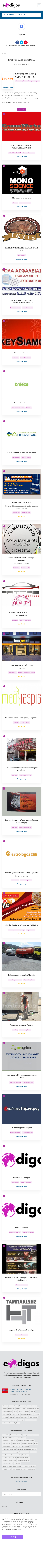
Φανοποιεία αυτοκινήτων (19, 1469)
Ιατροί (36, 1443)
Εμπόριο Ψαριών (20, 1437)
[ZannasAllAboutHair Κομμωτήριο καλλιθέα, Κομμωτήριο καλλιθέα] (21, 539)
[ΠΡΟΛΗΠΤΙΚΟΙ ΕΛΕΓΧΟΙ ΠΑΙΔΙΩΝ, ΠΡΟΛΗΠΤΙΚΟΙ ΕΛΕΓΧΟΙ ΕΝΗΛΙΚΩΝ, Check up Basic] (21, 434)
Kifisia (27, 1406)
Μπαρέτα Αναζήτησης (15, 15)
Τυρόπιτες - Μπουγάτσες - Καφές (12, 1466)
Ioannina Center (13, 1406)
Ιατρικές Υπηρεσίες (27, 1443)
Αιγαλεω (21, 1411)
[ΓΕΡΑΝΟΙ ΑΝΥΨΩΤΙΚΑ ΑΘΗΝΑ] (21, 127)
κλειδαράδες (31, 1469)
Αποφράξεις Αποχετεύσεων (31, 1435)
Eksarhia (5, 1406)
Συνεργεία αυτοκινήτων (9, 1460)
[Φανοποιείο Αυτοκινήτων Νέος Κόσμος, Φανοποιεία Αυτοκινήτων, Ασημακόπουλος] (21, 801)
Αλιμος (27, 1411)
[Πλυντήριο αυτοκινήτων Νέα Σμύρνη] (21, 1259)
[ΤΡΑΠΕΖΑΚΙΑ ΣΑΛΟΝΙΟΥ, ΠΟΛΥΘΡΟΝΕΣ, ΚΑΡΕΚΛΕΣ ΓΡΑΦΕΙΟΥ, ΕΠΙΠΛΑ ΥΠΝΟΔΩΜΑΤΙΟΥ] (21, 1311)
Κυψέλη (17, 1417)
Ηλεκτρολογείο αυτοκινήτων (26, 1440)
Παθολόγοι (25, 1455)
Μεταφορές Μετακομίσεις (21, 1452)
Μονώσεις (33, 1452)
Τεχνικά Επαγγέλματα (23, 1460)
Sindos (18, 1408)
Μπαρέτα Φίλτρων (21, 65)
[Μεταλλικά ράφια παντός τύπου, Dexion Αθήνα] (21, 484)
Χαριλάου (16, 1423)
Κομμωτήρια (25, 1446)
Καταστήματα (6, 1446)
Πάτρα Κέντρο (6, 1420)
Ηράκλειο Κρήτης (15, 1414)
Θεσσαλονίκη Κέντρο (27, 1414)
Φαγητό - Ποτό (7, 1469)
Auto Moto (5, 1435)
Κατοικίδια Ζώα (16, 1446)
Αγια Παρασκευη (7, 1411)
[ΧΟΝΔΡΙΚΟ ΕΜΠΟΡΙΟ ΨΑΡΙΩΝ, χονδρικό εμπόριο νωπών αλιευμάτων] (21, 229)
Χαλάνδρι (33, 1420)
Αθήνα (15, 1411)
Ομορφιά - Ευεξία (15, 1455)
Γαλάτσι (32, 1411)
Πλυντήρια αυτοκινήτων (9, 1457)
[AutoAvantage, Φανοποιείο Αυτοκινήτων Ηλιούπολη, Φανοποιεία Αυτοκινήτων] (21, 749)
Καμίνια (11, 1417)
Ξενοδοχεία (6, 1455)
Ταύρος (27, 1420)
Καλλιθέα (5, 1417)
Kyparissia (33, 1406)
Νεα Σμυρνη (24, 1417)
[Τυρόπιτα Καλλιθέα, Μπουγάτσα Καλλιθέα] (21, 906)
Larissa (5, 1408)
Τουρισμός (17, 1463)
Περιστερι (20, 1420)
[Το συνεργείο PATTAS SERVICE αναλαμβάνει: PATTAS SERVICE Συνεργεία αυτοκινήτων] (21, 594)
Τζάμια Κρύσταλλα (8, 1463)
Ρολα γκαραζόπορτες (23, 1457)
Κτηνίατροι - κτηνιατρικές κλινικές (26, 1449)
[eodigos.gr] (11, 5)
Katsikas (21, 1406)
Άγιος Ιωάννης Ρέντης (33, 1408)
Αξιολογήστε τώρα (8, 87)
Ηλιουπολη (6, 1414)
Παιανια (14, 1420)
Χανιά (10, 1423)
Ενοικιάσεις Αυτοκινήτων (9, 1440)
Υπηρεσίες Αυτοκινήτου (29, 1466)
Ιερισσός (37, 1414)
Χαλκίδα (5, 1423)
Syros (23, 1408)
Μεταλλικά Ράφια (7, 1452)
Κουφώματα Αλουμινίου (9, 1449)
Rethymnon (11, 1408)
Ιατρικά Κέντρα (16, 1443)
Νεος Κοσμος (33, 1417)
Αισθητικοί (19, 1435)
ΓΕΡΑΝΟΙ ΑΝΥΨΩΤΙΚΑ (8, 1437)
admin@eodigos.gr (21, 1481)
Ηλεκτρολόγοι (6, 1443)
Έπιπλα (12, 1435)
